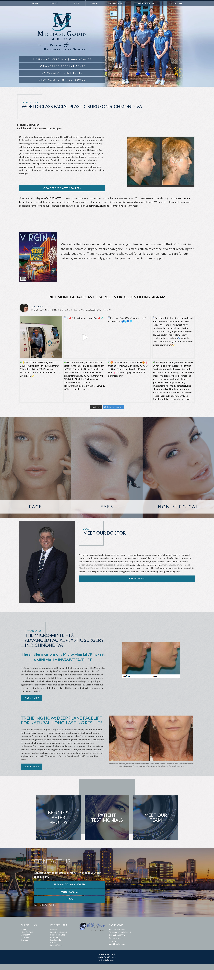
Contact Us (175, 3)
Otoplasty (35, 470)
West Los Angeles (70, 891)
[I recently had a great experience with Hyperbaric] (40, 337)
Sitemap (24, 940)
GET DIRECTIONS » (45, 904)
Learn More (137, 578)
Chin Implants (35, 464)
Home (35, 3)
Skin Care (178, 475)
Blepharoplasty (107, 467)
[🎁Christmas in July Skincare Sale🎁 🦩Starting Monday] (129, 381)
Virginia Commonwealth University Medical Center (104, 564)
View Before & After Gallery (62, 188)
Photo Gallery (147, 3)
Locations (25, 937)
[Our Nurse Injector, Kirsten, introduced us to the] (173, 337)
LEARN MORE (31, 766)
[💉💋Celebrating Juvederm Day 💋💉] (85, 337)
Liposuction (35, 486)
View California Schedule (62, 79)
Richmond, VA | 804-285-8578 (69, 884)
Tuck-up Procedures (35, 481)
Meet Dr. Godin (27, 932)
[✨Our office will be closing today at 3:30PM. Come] (40, 381)
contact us (82, 688)
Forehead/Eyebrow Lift (35, 475)
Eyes (94, 3)
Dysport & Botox (178, 453)
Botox (53, 942)
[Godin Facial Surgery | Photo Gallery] (151, 660)
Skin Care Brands (178, 481)
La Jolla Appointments (62, 73)
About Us (56, 3)
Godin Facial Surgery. (107, 957)
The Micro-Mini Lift (35, 459)
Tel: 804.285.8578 (117, 935)
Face (76, 3)
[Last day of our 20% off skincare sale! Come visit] (129, 337)
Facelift (35, 447)
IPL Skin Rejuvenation (178, 464)
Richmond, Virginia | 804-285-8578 (62, 59)
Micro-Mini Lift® (57, 935)
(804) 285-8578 (52, 198)
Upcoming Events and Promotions (104, 205)
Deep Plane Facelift (35, 453)
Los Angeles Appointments (62, 66)
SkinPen (178, 470)
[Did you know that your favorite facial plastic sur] (85, 381)
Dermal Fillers (178, 459)
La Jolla (89, 201)
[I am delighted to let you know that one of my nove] (173, 381)
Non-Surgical (117, 3)
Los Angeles (75, 201)
